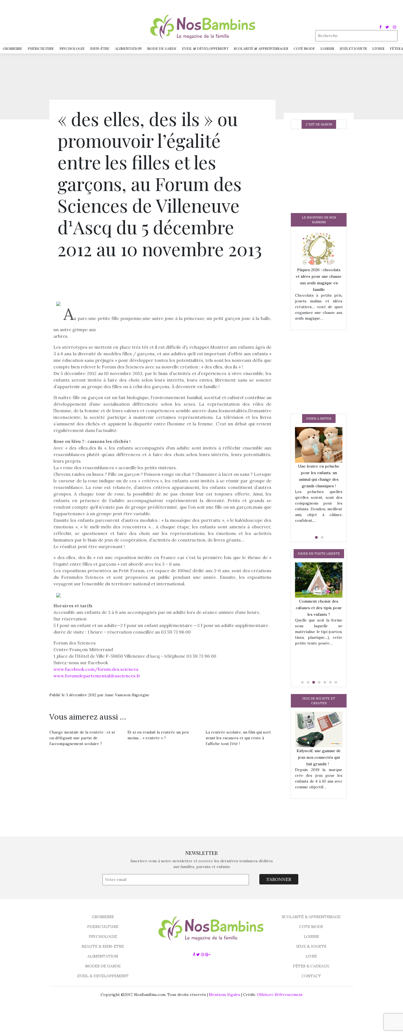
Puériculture (41, 48)
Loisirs (327, 48)
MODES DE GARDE (103, 966)
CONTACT (311, 975)
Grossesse (12, 48)
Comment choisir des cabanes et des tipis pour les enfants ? (319, 608)
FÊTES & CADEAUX (311, 966)
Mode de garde (162, 48)
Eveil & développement (205, 48)
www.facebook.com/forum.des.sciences (95, 669)
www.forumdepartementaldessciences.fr (96, 675)
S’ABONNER (278, 879)
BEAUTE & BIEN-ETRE (103, 946)
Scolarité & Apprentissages (261, 48)
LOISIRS (311, 936)
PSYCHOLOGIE (103, 936)
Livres (378, 48)
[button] (316, 537)
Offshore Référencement (280, 994)
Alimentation (128, 48)
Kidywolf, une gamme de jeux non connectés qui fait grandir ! (319, 757)
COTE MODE (311, 926)
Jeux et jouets (353, 48)
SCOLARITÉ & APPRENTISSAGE (311, 916)
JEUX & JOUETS (311, 946)
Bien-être (99, 48)
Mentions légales (224, 994)
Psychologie (72, 48)
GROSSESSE (103, 916)
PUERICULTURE (102, 926)
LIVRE (311, 956)
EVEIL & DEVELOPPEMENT (103, 975)
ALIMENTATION (102, 956)
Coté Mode (304, 48)
